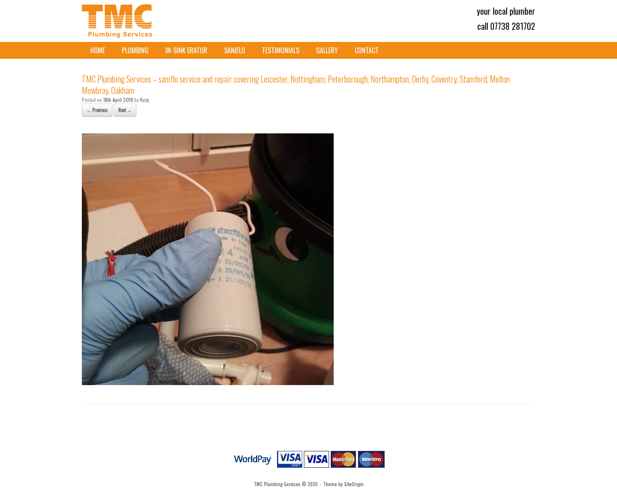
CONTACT (367, 50)
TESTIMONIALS (280, 50)
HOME (97, 50)
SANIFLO (234, 50)
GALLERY (327, 50)
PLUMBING (135, 50)
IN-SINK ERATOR (186, 50)
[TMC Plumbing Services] (118, 21)
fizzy (144, 99)
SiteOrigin (353, 483)
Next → (125, 110)
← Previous (97, 110)
